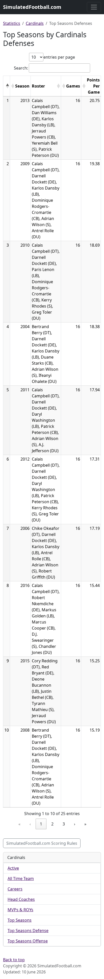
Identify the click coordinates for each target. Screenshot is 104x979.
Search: (21, 68)
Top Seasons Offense (28, 941)
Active (13, 868)
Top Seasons (20, 920)
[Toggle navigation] (94, 7)
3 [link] (64, 824)
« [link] (19, 824)
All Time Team (21, 878)
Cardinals (35, 23)
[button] (7, 86)
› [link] (74, 824)
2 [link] (52, 824)
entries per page (59, 57)
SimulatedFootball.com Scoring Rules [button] (41, 843)
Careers (15, 889)
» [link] (85, 824)
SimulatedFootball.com (32, 7)
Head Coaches (21, 899)
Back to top (14, 960)
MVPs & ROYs (20, 910)
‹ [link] (30, 824)
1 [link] (41, 824)
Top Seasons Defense (28, 930)
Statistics (11, 23)
